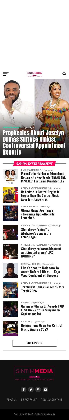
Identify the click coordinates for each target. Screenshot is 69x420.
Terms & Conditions (51, 399)
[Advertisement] (34, 34)
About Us (12, 399)
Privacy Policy (29, 399)
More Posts (35, 343)
